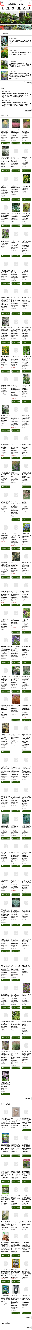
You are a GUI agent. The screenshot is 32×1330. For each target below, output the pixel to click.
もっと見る (27, 82)
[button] (2, 4)
